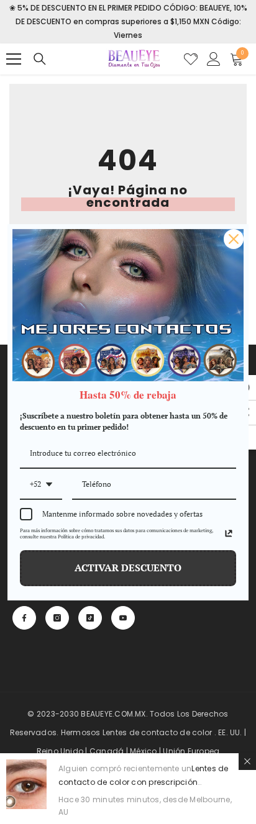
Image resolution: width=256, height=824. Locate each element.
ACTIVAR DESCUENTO (128, 567)
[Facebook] (24, 618)
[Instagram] (57, 618)
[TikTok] (90, 618)
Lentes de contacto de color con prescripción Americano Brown (143, 782)
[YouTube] (123, 618)
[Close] (234, 238)
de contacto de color (171, 732)
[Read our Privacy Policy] (228, 533)
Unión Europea (191, 751)
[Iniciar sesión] (214, 59)
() (191, 59)
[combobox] (41, 485)
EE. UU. (230, 732)
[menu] (13, 59)
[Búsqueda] (39, 59)
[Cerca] (247, 761)
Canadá (106, 751)
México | (146, 751)
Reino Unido (60, 751)
